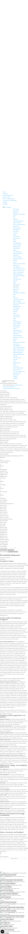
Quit (4, 933)
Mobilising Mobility (17, 274)
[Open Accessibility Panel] (0, 853)
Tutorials (15, 277)
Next (4, 897)
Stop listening (10, 929)
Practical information (8, 195)
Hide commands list (18, 880)
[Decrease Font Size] (0, 483)
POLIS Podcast (16, 248)
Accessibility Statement (13, 551)
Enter (2, 922)
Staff (14, 216)
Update (10, 926)
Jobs (14, 217)
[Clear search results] (0, 459)
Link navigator (3, 546)
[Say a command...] (0, 855)
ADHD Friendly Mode (5, 428)
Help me (5, 874)
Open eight (13, 910)
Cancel (5, 929)
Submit (5, 922)
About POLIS (16, 210)
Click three (3, 910)
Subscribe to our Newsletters (10, 200)
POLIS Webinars (17, 267)
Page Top (11, 890)
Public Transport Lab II (18, 270)
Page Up (9, 886)
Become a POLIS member (19, 263)
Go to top (3, 890)
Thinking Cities (16, 246)
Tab (1, 897)
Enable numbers (20, 907)
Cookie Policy (9, 386)
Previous (7, 902)
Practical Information (15, 388)
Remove (11, 919)
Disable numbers (11, 916)
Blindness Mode (4, 440)
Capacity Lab (16, 265)
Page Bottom (15, 893)
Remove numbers (20, 916)
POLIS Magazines (17, 243)
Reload (2, 926)
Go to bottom (3, 893)
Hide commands (9, 880)
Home (4, 192)
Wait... (13, 858)
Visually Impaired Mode (6, 406)
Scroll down (3, 883)
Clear (7, 919)
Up (6, 886)
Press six (8, 910)
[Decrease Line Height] (0, 490)
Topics (14, 234)
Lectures (15, 280)
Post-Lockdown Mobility (18, 275)
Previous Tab (13, 902)
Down (8, 883)
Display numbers (11, 907)
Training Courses (17, 279)
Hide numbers (4, 916)
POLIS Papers (16, 229)
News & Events (16, 238)
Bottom (9, 893)
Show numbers (4, 907)
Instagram (15, 378)
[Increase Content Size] (0, 464)
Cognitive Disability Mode (6, 416)
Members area (16, 284)
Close (7, 933)
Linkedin (15, 376)
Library (15, 250)
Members (15, 212)
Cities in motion (17, 245)
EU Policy (15, 233)
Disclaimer (16, 385)
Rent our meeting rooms (9, 198)
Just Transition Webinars (19, 269)
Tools (14, 282)
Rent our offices (6, 197)
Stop (2, 929)
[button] (14, 469)
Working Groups (17, 228)
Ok (8, 922)
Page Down (12, 883)
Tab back (2, 902)
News (14, 239)
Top (6, 890)
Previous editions (17, 257)
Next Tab (8, 897)
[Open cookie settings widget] (2, 931)
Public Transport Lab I (18, 272)
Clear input (3, 919)
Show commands (12, 874)
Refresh (6, 926)
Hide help (3, 880)
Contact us (5, 193)
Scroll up (2, 886)
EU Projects (16, 231)
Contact (8, 388)
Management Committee (19, 214)
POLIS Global (16, 236)
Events (14, 241)
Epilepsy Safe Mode (5, 394)
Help (2, 874)
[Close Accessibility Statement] (0, 553)
